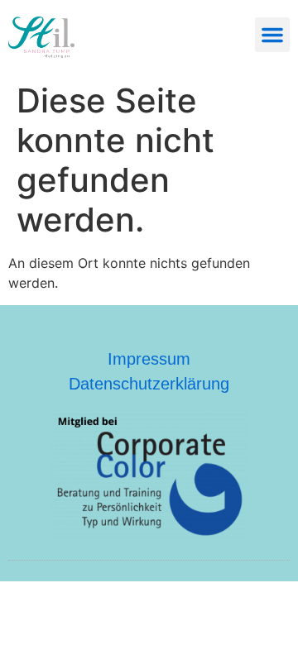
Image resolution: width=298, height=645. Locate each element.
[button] (272, 34)
